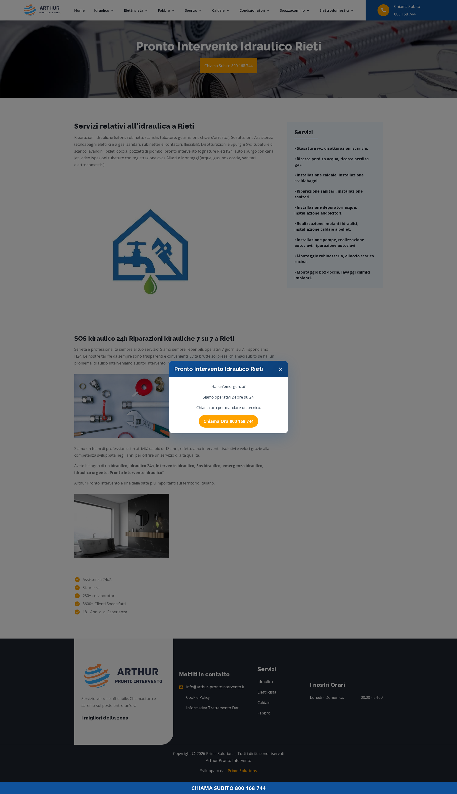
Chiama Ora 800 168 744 (228, 421)
